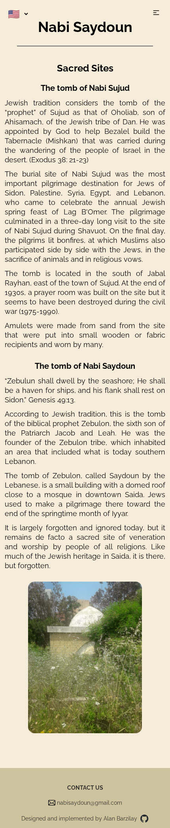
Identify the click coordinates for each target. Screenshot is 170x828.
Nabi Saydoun (85, 27)
